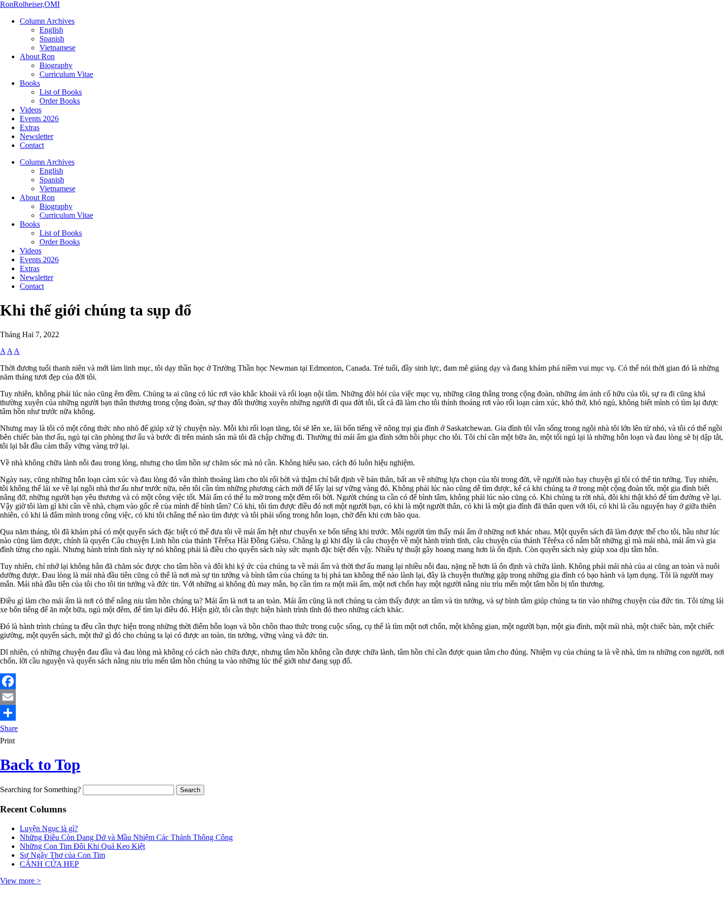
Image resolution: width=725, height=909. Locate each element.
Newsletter (36, 136)
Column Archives (47, 21)
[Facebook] (362, 681)
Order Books (59, 101)
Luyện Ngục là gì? (49, 828)
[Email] (362, 697)
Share (9, 728)
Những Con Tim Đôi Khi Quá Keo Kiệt (82, 846)
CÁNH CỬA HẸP (49, 864)
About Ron (37, 56)
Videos (30, 109)
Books (30, 83)
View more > (20, 880)
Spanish (51, 39)
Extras (29, 127)
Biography (55, 65)
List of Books (60, 92)
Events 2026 (39, 118)
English (51, 30)
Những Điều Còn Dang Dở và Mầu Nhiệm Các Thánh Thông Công (126, 837)
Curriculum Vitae (66, 74)
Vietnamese (57, 47)
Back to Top (40, 764)
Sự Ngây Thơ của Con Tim (62, 855)
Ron (30, 4)
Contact (32, 145)
